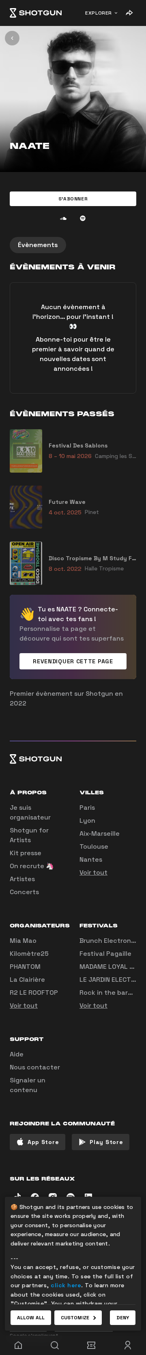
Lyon (87, 820)
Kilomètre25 (29, 953)
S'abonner (73, 199)
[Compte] (128, 1345)
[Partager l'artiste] (129, 13)
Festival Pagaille (105, 953)
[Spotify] (82, 218)
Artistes (22, 879)
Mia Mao (23, 940)
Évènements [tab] (38, 245)
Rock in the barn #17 (111, 992)
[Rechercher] (54, 1345)
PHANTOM (25, 966)
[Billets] (91, 1345)
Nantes (90, 859)
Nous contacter (35, 1067)
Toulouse (93, 846)
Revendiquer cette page (73, 661)
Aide (17, 1054)
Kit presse (25, 853)
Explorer (98, 13)
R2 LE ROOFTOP (34, 992)
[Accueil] (36, 13)
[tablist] (73, 245)
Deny (122, 1317)
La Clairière (27, 979)
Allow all (31, 1317)
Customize (75, 1317)
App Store (43, 1142)
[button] (73, 198)
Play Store (106, 1142)
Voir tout (93, 872)
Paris (87, 807)
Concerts (24, 892)
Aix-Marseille (99, 833)
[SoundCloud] (63, 218)
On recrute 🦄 (32, 866)
